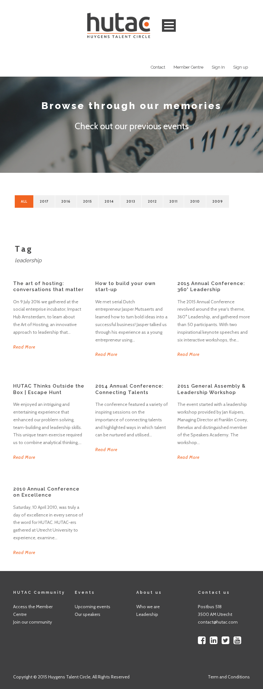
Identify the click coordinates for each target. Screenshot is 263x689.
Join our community (32, 622)
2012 (152, 201)
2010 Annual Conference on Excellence (46, 492)
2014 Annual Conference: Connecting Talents (129, 389)
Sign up (240, 67)
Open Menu (169, 25)
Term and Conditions (229, 677)
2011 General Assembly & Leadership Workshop (211, 389)
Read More (24, 347)
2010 (195, 201)
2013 (130, 201)
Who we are (148, 606)
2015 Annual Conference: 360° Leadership (211, 287)
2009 (217, 201)
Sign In (218, 67)
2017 (44, 201)
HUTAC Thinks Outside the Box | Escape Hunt (48, 389)
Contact (158, 67)
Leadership (147, 614)
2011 (173, 201)
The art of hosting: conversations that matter (48, 287)
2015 (87, 201)
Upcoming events (92, 606)
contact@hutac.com (218, 622)
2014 (109, 201)
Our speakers (87, 614)
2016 (66, 201)
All (24, 201)
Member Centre (188, 67)
